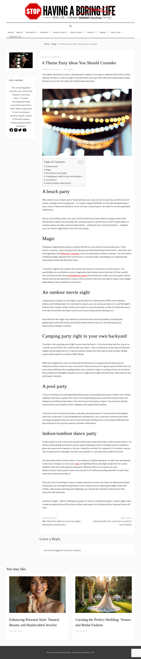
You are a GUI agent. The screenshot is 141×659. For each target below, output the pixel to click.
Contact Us (15, 37)
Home (11, 32)
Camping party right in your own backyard (64, 176)
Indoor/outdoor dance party (58, 183)
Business (30, 32)
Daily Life (116, 32)
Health (91, 32)
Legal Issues (59, 32)
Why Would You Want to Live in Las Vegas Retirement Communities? (61, 523)
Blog (54, 44)
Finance (44, 32)
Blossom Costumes (70, 253)
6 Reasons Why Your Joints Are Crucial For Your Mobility (112, 523)
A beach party (52, 166)
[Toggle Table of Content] (79, 162)
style (77, 463)
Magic (48, 170)
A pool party (51, 180)
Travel (102, 32)
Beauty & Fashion (51, 57)
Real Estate (76, 32)
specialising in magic (77, 275)
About (20, 32)
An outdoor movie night (56, 173)
